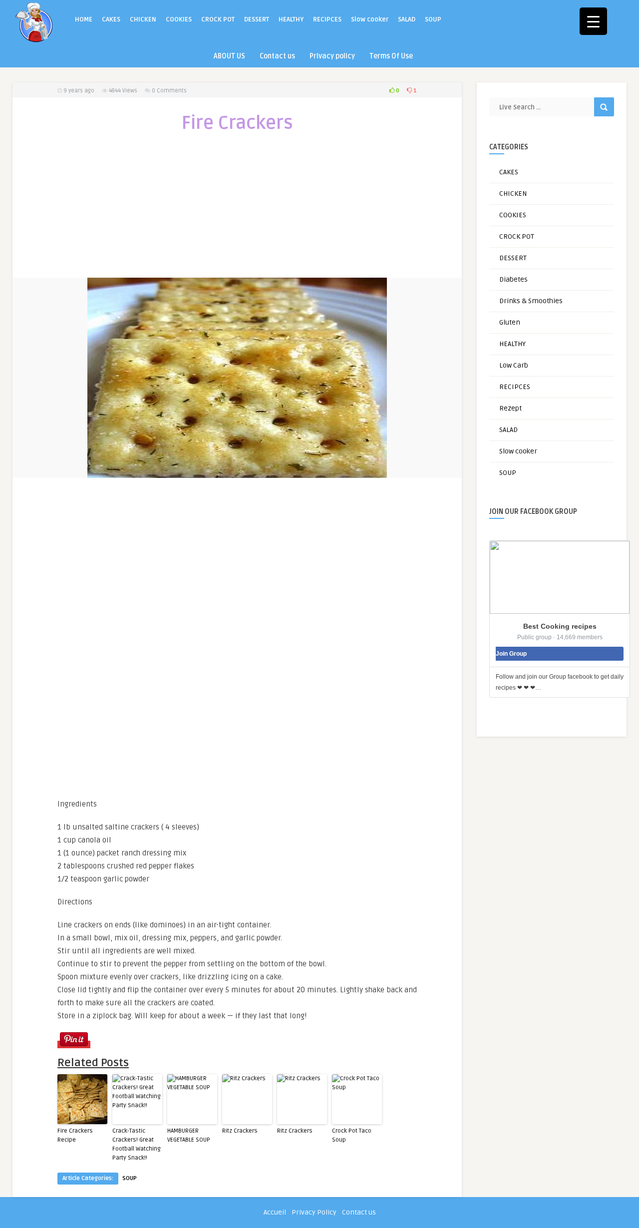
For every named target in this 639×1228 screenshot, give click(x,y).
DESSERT (256, 19)
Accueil (275, 1212)
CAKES (111, 19)
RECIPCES (327, 19)
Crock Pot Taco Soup (351, 1135)
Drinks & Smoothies (531, 301)
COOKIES (179, 19)
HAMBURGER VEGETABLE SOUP (188, 1135)
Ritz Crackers (240, 1131)
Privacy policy (332, 56)
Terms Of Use (391, 56)
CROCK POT (218, 19)
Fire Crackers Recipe (75, 1135)
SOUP (433, 19)
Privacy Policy (314, 1212)
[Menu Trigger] (593, 21)
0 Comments (169, 90)
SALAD (406, 19)
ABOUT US (229, 56)
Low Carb (513, 365)
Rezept (510, 408)
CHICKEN (143, 19)
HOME (83, 19)
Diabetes (513, 279)
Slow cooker (369, 19)
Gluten (509, 322)
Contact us (277, 56)
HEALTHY (291, 19)
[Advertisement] (237, 211)
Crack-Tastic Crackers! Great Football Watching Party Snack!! (136, 1144)
